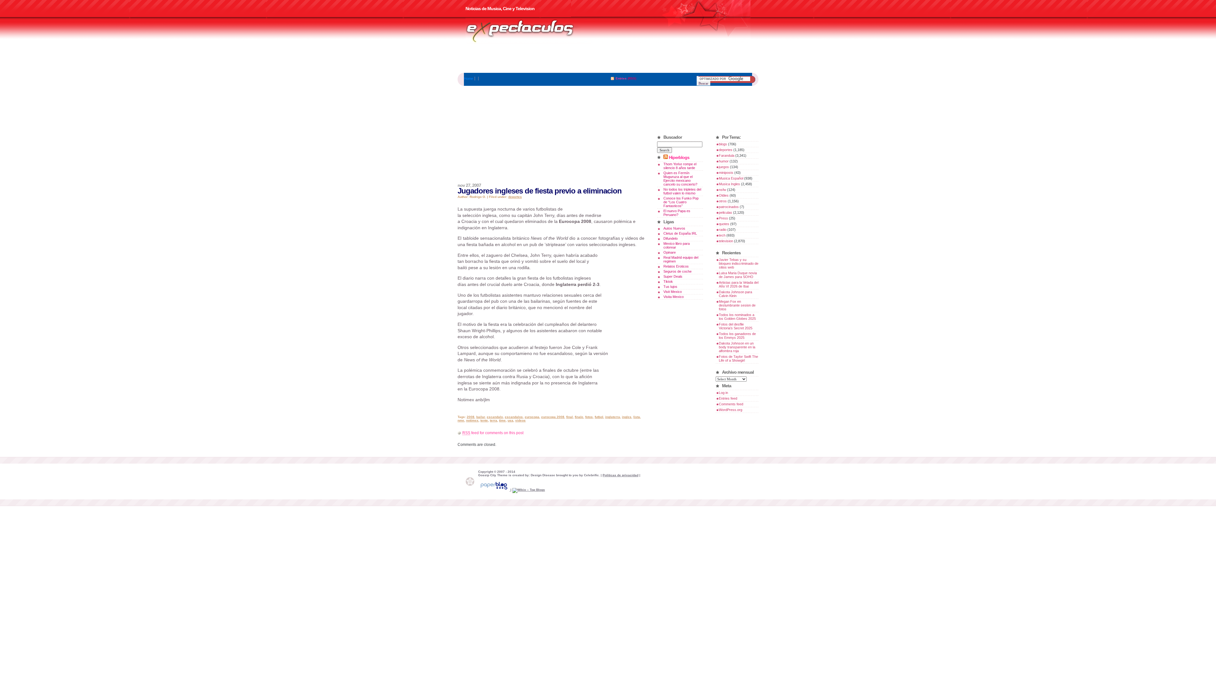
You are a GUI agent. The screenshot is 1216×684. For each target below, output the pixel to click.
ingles (626, 417)
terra (493, 420)
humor (724, 161)
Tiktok (668, 281)
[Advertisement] (608, 58)
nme (461, 420)
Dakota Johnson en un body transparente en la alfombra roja (737, 347)
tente (484, 420)
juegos (724, 167)
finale (579, 417)
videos (520, 420)
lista (636, 417)
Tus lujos (670, 286)
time (502, 420)
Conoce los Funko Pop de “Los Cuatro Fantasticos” (681, 202)
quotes (724, 224)
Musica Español (731, 178)
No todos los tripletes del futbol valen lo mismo (682, 191)
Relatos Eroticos (676, 266)
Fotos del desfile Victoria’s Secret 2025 (735, 326)
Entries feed (728, 398)
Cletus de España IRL (680, 233)
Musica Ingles (729, 184)
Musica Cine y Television (528, 31)
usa (510, 420)
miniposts (726, 172)
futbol (599, 417)
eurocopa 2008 (552, 417)
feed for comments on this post (492, 433)
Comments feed (731, 404)
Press (723, 218)
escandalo (495, 417)
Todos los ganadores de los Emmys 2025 (737, 335)
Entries (621, 78)
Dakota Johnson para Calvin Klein (735, 294)
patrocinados (729, 207)
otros (723, 201)
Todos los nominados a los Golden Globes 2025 (737, 316)
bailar (480, 417)
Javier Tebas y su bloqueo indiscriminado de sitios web (738, 263)
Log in (723, 393)
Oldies (724, 195)
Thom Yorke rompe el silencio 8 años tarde (679, 166)
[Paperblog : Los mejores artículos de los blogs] (494, 489)
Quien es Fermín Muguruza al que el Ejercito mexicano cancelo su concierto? (680, 178)
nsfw (722, 190)
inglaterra (612, 417)
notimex (472, 420)
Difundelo (670, 238)
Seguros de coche (677, 271)
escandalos (514, 417)
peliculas (725, 212)
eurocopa (532, 417)
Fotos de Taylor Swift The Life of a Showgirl (738, 358)
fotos (589, 417)
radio (722, 229)
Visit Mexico (672, 292)
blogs (723, 144)
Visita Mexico (673, 297)
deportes (515, 197)
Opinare (669, 252)
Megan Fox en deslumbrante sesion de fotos (737, 305)
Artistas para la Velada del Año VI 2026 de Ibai (738, 284)
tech (722, 235)
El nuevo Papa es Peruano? (676, 213)
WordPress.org (730, 410)
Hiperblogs (679, 157)
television (726, 241)
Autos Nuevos (674, 228)
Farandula (726, 155)
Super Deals (672, 276)
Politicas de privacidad (620, 475)
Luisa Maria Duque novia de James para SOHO (738, 275)
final (569, 417)
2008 (470, 417)
